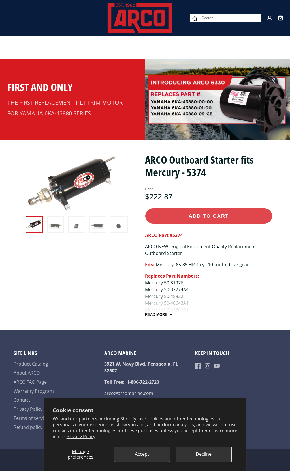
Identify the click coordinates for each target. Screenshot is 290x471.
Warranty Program (34, 391)
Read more (156, 314)
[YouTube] (217, 366)
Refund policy (28, 427)
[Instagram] (207, 366)
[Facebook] (198, 366)
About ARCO (27, 373)
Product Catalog (31, 364)
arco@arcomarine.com (128, 393)
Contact (22, 400)
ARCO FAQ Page (30, 382)
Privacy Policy (81, 436)
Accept (142, 454)
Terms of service (31, 418)
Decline (204, 454)
